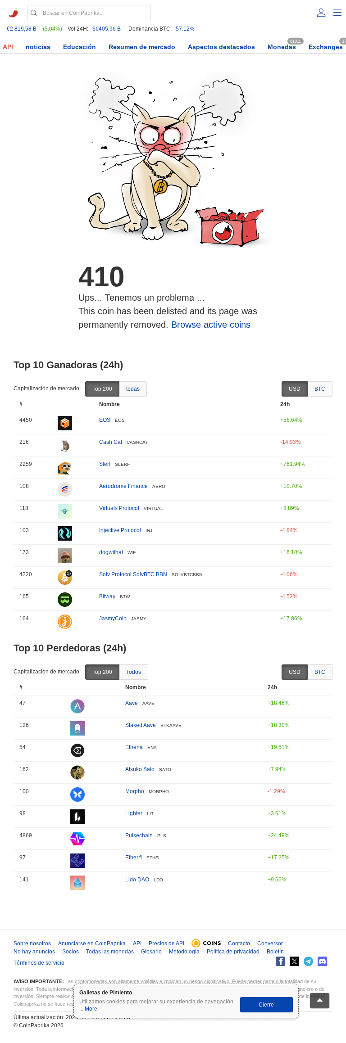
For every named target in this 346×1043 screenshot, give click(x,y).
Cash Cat (110, 442)
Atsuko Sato (140, 769)
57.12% (185, 29)
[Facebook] (280, 961)
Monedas (282, 46)
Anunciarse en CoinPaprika (92, 943)
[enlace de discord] (322, 961)
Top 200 (102, 389)
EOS (104, 420)
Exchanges (326, 46)
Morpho (134, 791)
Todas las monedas (110, 951)
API (8, 46)
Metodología (184, 951)
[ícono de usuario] (321, 12)
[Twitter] (294, 961)
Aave (131, 703)
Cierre (266, 1005)
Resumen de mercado (142, 46)
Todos (133, 672)
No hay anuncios (34, 951)
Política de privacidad (233, 951)
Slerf (104, 464)
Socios (70, 951)
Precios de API (166, 943)
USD (294, 389)
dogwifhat (111, 552)
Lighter (133, 813)
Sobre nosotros (32, 943)
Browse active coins (210, 325)
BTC (319, 389)
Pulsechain (139, 835)
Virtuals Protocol (119, 508)
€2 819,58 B (21, 29)
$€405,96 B (106, 29)
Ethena (134, 747)
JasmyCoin (113, 618)
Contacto (239, 943)
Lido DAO (137, 879)
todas (133, 389)
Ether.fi (133, 857)
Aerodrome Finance (123, 486)
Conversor (270, 943)
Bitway (107, 596)
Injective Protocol (120, 530)
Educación (79, 46)
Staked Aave (140, 725)
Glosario (151, 951)
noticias (38, 46)
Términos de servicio (39, 963)
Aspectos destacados (221, 46)
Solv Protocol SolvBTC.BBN (133, 574)
